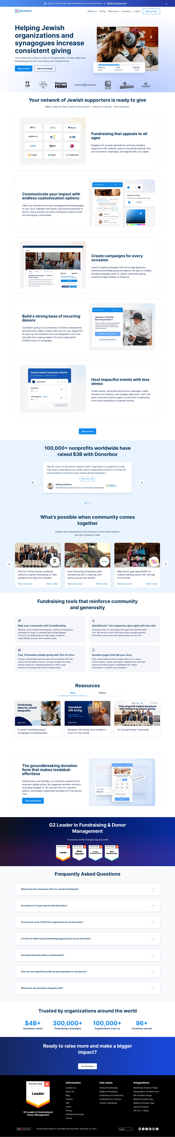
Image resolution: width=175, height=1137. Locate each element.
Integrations (141, 1082)
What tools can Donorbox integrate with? (42, 988)
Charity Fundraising (108, 1103)
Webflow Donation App (143, 1103)
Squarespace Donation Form (146, 1091)
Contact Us (71, 1088)
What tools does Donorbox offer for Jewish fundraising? (50, 889)
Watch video (52, 584)
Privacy (69, 1110)
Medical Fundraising (108, 1091)
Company (125, 11)
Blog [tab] (72, 693)
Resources (113, 11)
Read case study (87, 479)
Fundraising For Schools (110, 1099)
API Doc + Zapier (141, 1110)
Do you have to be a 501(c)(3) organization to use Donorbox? (52, 922)
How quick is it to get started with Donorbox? (44, 905)
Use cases (106, 1082)
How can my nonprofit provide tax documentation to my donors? (54, 971)
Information (73, 1082)
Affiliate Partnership (75, 1114)
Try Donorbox (87, 1066)
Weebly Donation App (143, 1099)
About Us (70, 1091)
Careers (69, 1099)
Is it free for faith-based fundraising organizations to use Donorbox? (56, 938)
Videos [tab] (102, 693)
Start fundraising (33, 801)
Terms (68, 1107)
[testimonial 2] (87, 503)
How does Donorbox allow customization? (42, 955)
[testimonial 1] (85, 503)
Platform (91, 11)
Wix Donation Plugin (142, 1095)
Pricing (102, 11)
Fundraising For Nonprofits (111, 1095)
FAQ (67, 1103)
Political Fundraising (109, 1088)
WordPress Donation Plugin (145, 1088)
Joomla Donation (141, 1107)
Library (69, 1118)
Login (136, 11)
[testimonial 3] (89, 503)
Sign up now (151, 11)
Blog (68, 1095)
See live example (45, 68)
